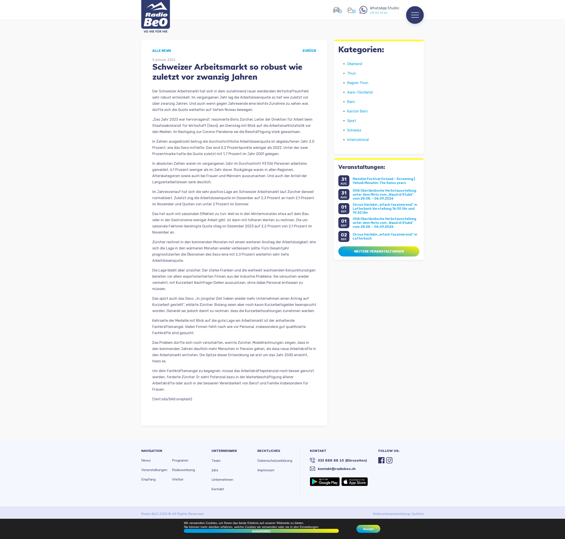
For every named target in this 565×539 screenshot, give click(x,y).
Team (215, 460)
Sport (351, 121)
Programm (180, 460)
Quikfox (417, 514)
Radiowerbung (183, 470)
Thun (351, 73)
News (146, 460)
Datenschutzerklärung (274, 460)
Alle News (161, 51)
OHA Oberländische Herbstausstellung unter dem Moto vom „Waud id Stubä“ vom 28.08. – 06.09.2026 (384, 194)
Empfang (148, 479)
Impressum (265, 470)
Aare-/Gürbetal (360, 92)
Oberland (354, 64)
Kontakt (217, 489)
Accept (368, 529)
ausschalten (261, 531)
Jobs (214, 470)
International (358, 140)
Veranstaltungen (154, 470)
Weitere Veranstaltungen (379, 251)
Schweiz (354, 130)
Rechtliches (268, 451)
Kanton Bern (357, 111)
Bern (351, 102)
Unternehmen (224, 451)
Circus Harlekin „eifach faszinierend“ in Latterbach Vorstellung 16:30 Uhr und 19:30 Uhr (385, 209)
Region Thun (357, 83)
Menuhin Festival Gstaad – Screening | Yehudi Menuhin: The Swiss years (384, 181)
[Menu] (415, 15)
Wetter (177, 479)
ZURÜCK (309, 51)
